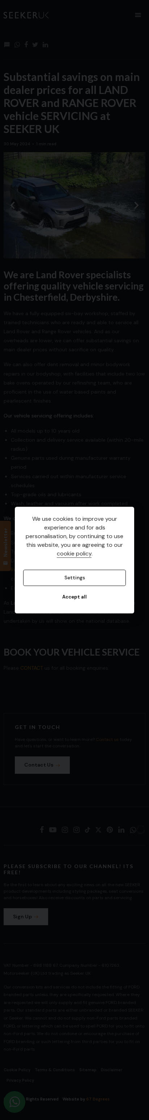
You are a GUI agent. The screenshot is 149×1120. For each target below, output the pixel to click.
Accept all (74, 597)
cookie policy (74, 553)
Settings (74, 578)
